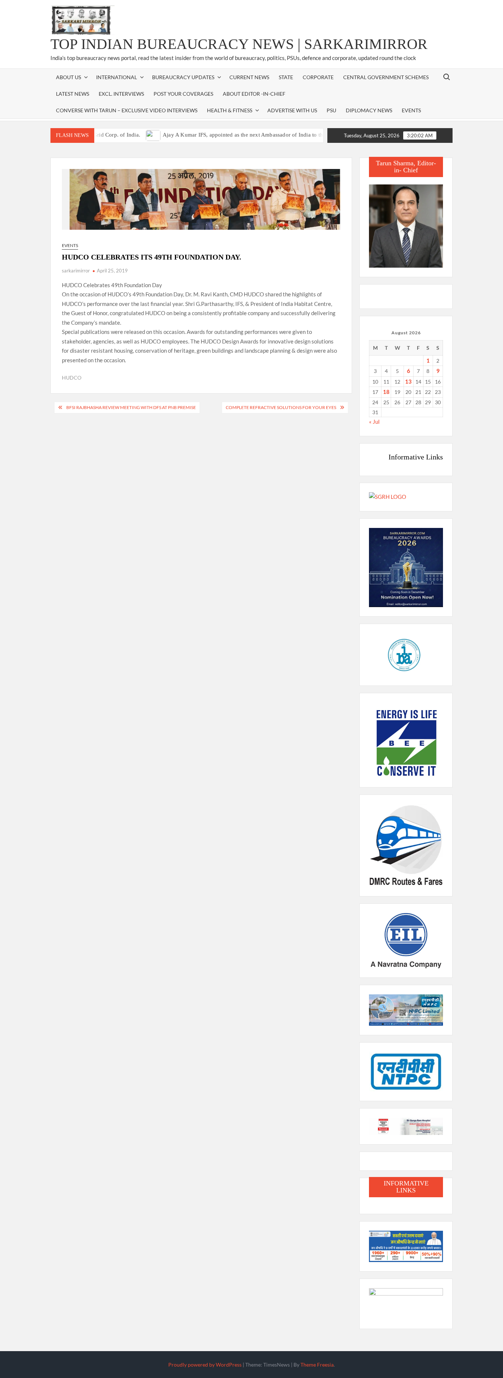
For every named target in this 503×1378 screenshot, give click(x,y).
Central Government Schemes (386, 77)
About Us (68, 77)
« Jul (374, 421)
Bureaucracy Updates (183, 77)
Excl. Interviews (121, 94)
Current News (249, 77)
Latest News (72, 94)
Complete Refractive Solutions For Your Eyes (281, 407)
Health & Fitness (229, 110)
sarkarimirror (76, 271)
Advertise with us (292, 110)
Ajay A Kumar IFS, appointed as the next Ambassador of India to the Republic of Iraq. (241, 135)
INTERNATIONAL (116, 77)
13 (408, 381)
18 (386, 391)
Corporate (318, 77)
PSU (331, 110)
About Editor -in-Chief (254, 94)
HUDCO (71, 377)
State (286, 77)
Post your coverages (183, 94)
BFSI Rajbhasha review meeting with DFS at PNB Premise (131, 407)
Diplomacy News (369, 110)
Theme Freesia (317, 1364)
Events (411, 110)
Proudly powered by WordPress (205, 1364)
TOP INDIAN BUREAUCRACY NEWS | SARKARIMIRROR (239, 44)
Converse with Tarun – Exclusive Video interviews (126, 110)
